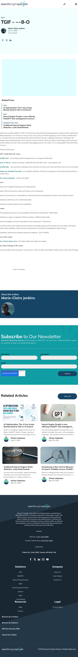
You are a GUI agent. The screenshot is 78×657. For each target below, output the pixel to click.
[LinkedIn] (10, 40)
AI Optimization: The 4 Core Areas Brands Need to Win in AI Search (17, 109)
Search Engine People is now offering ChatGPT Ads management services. (19, 117)
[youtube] (47, 559)
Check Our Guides (9, 635)
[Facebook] (3, 40)
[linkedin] (39, 559)
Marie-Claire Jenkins (18, 298)
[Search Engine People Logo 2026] (14, 2)
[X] (7, 40)
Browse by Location (10, 617)
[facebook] (30, 559)
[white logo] (39, 505)
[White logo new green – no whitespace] (12, 648)
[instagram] (43, 559)
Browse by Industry (10, 623)
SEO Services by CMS (11, 629)
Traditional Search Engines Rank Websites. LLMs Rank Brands (17, 126)
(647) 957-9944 (47, 541)
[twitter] (35, 559)
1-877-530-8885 (42, 537)
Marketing (8, 123)
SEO (3, 17)
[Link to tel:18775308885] (64, 4)
